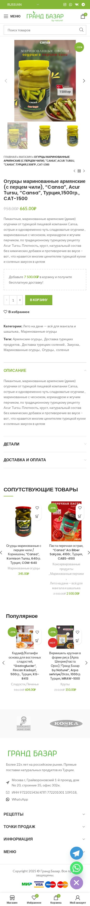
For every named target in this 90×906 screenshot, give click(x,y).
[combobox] (45, 30)
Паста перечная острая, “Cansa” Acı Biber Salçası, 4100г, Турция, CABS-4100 (66, 552)
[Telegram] (76, 853)
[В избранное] (37, 508)
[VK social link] (76, 4)
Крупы (65, 684)
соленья (62, 350)
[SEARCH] (81, 30)
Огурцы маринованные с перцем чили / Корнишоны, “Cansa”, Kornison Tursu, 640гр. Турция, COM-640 (23, 554)
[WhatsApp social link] (70, 4)
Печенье (32, 684)
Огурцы (48, 350)
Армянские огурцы (27, 339)
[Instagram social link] (65, 4)
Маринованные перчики (67, 574)
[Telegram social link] (83, 4)
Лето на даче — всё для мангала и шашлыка (66, 586)
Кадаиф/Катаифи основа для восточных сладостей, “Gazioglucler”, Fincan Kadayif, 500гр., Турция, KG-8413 (25, 666)
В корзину (39, 300)
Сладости (18, 684)
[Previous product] (74, 171)
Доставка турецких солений (43, 344)
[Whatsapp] (76, 868)
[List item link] (45, 799)
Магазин (25, 156)
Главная (10, 156)
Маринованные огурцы (39, 331)
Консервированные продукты (66, 566)
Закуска (73, 344)
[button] (37, 516)
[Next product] (84, 171)
